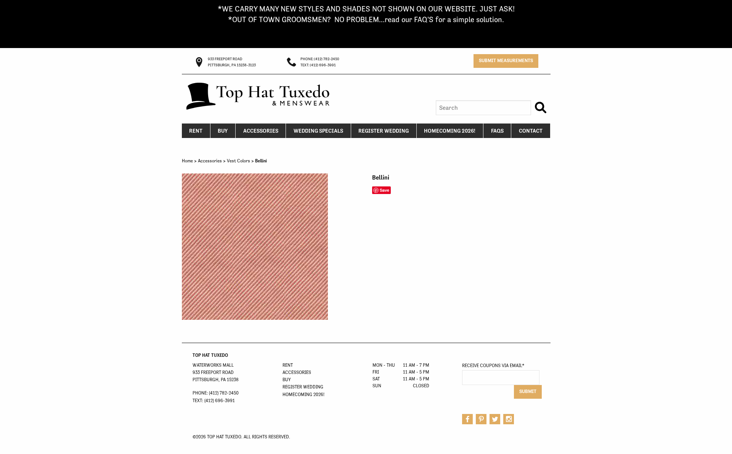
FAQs (497, 131)
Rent (195, 131)
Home (187, 161)
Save (384, 190)
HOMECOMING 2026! (449, 131)
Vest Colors (238, 161)
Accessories (260, 131)
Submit (527, 391)
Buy (223, 131)
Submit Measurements (506, 60)
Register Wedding (383, 131)
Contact (531, 131)
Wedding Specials (318, 131)
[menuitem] (196, 131)
